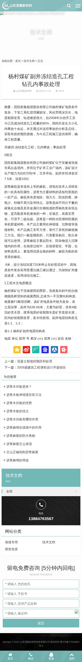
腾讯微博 (35, 349)
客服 (51, 658)
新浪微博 (26, 349)
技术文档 (29, 61)
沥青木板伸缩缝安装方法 (23, 395)
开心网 (63, 349)
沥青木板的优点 (17, 411)
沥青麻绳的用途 (17, 460)
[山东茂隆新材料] (17, 5)
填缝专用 (11, 542)
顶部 (71, 658)
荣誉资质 (11, 549)
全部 (9, 491)
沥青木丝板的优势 (18, 403)
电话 (30, 658)
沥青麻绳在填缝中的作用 (23, 427)
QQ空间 (17, 349)
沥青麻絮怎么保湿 (18, 444)
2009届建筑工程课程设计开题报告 (41, 367)
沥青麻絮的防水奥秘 (20, 435)
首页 (18, 61)
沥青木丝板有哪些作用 (21, 419)
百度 (45, 349)
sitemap (7, 642)
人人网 (54, 349)
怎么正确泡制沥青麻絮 (21, 452)
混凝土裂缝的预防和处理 (34, 361)
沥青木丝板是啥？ (18, 386)
